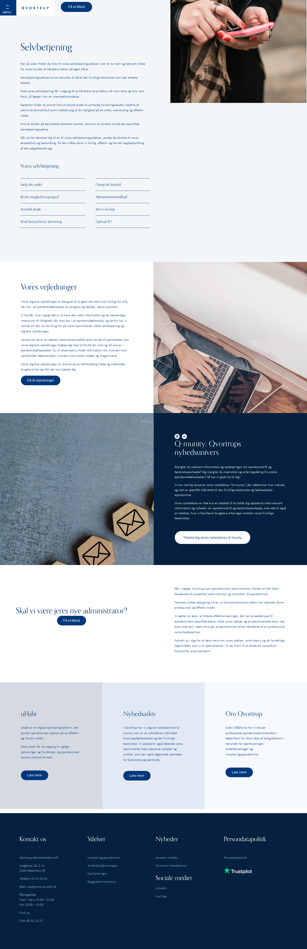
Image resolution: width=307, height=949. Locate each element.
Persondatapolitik (235, 857)
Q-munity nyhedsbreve (171, 865)
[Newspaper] (184, 436)
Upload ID (104, 221)
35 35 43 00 (39, 878)
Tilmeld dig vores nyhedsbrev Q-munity (212, 538)
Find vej (24, 912)
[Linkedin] (177, 436)
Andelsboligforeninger (103, 865)
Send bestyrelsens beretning (41, 221)
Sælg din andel (31, 184)
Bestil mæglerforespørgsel (39, 197)
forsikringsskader (112, 104)
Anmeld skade (30, 209)
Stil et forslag (105, 209)
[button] (12, 10)
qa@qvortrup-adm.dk (41, 886)
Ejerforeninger (97, 873)
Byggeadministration (102, 881)
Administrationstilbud (111, 197)
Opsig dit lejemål (108, 184)
